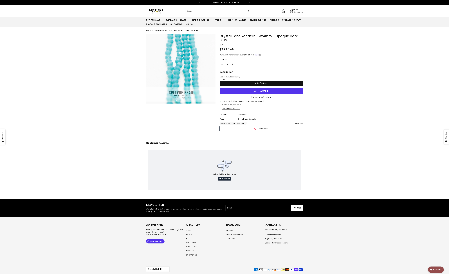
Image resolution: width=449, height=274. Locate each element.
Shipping (229, 230)
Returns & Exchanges (235, 234)
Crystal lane (243, 119)
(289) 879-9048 (275, 239)
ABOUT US (190, 251)
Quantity (223, 59)
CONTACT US (191, 255)
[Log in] (284, 11)
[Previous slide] (199, 2)
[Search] (250, 11)
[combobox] (219, 11)
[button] (296, 11)
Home (148, 30)
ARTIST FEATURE (192, 247)
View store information (231, 108)
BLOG (188, 238)
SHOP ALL (189, 234)
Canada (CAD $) (155, 269)
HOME (188, 230)
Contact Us (230, 238)
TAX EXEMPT (191, 242)
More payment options (261, 97)
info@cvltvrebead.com (278, 243)
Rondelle (252, 119)
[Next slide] (249, 2)
